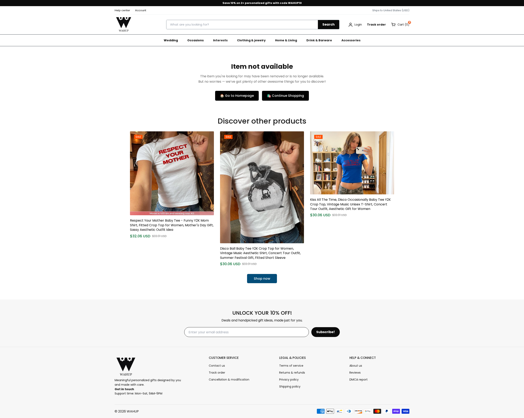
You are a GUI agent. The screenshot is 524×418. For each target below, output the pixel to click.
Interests (220, 40)
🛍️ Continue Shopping (285, 95)
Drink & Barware (319, 40)
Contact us (217, 366)
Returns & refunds (292, 373)
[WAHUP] (124, 25)
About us (355, 366)
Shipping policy (289, 386)
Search (328, 24)
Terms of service (291, 366)
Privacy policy (289, 379)
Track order (376, 25)
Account (140, 10)
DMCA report (358, 379)
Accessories (350, 40)
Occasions (195, 40)
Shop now (262, 278)
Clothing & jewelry (251, 40)
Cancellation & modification (229, 379)
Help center (122, 10)
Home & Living (286, 40)
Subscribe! (325, 332)
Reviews (355, 373)
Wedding (171, 40)
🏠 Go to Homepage (237, 95)
